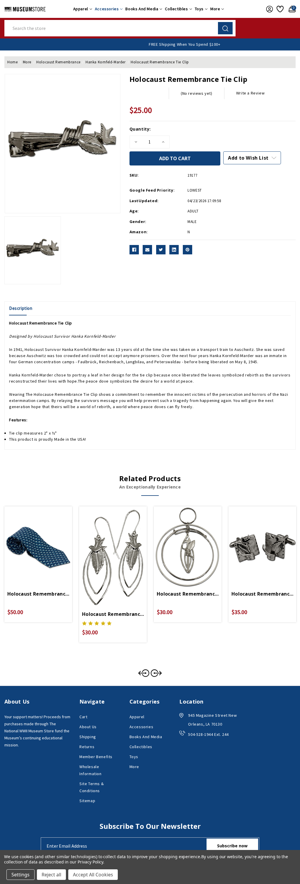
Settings (20, 874)
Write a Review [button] (250, 93)
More (215, 8)
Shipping (87, 736)
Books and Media (141, 8)
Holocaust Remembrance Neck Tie (38, 594)
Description (21, 308)
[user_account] (268, 9)
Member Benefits (95, 756)
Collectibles (176, 8)
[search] (225, 28)
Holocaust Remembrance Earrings (113, 614)
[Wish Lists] (279, 9)
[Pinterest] (187, 249)
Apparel (80, 8)
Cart (83, 716)
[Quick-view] (31, 540)
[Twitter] (161, 249)
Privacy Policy (90, 862)
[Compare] (45, 540)
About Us (88, 726)
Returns (86, 746)
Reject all (51, 874)
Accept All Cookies (93, 874)
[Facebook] (134, 249)
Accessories (107, 8)
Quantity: (140, 129)
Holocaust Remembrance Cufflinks (262, 594)
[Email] (147, 249)
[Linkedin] (174, 249)
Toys (199, 8)
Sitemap (87, 800)
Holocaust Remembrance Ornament (188, 594)
